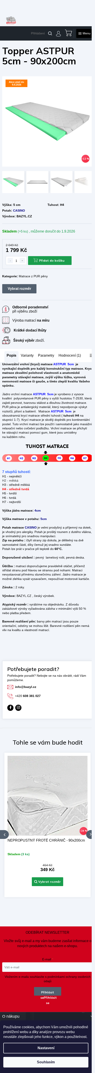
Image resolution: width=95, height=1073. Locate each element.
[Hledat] (50, 33)
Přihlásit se (47, 993)
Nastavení (46, 1048)
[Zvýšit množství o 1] (22, 260)
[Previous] (4, 834)
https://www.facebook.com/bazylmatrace (10, 708)
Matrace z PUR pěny (33, 276)
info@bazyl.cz (25, 687)
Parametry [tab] (46, 355)
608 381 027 (28, 696)
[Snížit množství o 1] (10, 260)
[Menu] (84, 33)
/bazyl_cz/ (18, 708)
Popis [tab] (11, 355)
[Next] (90, 834)
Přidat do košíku (52, 261)
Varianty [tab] (27, 355)
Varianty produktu (19, 288)
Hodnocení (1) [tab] (70, 355)
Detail (47, 881)
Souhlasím (46, 1062)
